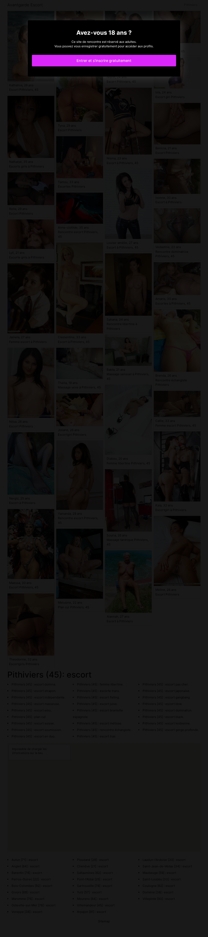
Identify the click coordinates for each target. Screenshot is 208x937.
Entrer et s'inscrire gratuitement (104, 60)
